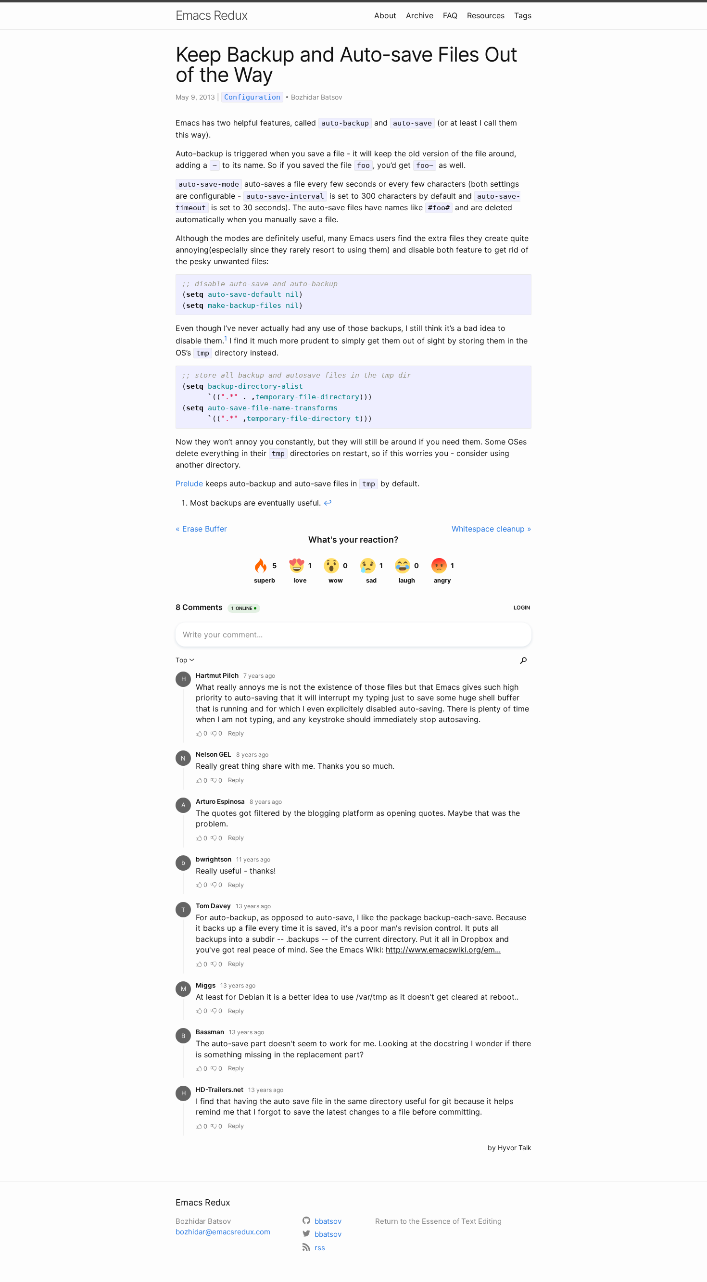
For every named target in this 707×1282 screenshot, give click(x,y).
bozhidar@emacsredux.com (223, 1231)
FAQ (450, 15)
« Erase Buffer (201, 528)
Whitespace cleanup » (491, 528)
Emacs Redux (212, 15)
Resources (486, 15)
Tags (522, 15)
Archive (419, 15)
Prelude (189, 483)
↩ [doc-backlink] (327, 503)
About (385, 15)
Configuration (252, 97)
